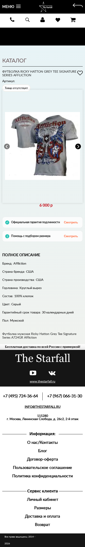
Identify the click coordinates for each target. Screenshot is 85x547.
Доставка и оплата (42, 516)
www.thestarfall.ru (42, 381)
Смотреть (71, 222)
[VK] (52, 373)
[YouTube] (33, 373)
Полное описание (21, 255)
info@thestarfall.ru (43, 406)
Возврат (42, 525)
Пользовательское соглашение (42, 468)
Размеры (42, 508)
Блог (42, 451)
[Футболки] (78, 6)
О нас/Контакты (42, 442)
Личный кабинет (42, 500)
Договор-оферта (42, 459)
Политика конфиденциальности (42, 476)
